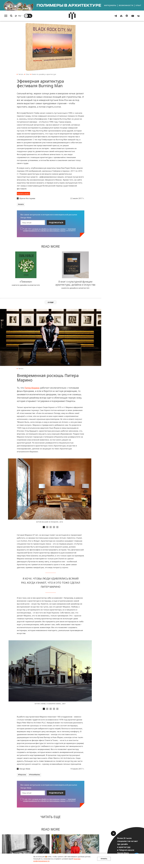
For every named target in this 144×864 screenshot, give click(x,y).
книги (21, 204)
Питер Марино (32, 387)
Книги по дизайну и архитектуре (44, 74)
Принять (104, 859)
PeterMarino (35, 775)
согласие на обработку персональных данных (49, 229)
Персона (22, 775)
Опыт (28, 74)
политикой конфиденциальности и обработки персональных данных (49, 230)
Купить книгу (23, 193)
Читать (21, 74)
